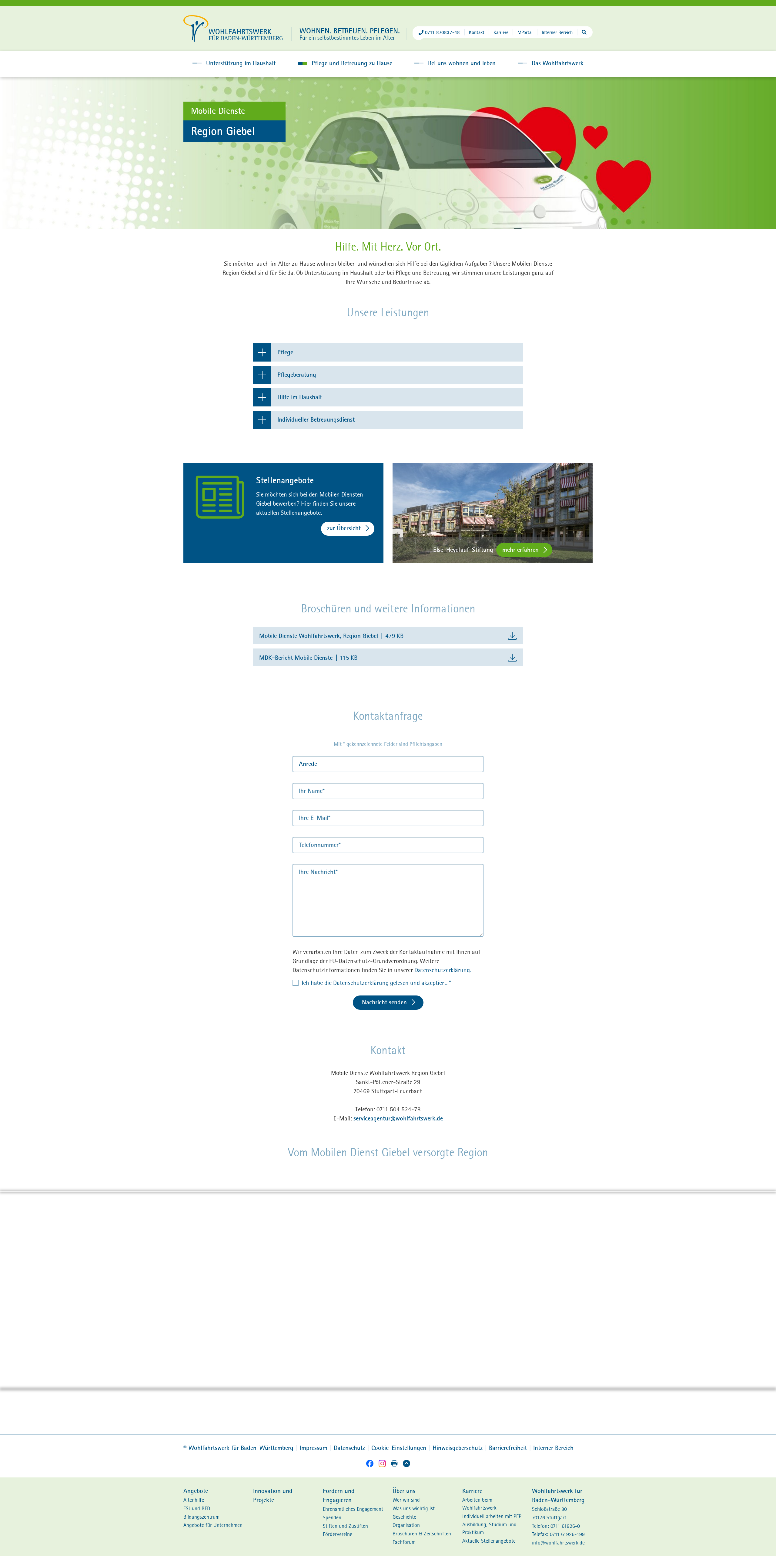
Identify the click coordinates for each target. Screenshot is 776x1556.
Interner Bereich (557, 32)
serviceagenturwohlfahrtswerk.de (398, 1118)
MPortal (525, 32)
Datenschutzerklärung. (442, 970)
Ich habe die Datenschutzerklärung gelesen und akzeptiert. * (376, 982)
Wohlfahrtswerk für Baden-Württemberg (238, 1448)
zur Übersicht (344, 528)
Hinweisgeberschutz (458, 1448)
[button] (234, 63)
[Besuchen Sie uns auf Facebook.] (369, 1464)
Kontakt (476, 32)
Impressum (313, 1448)
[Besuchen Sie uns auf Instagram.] (382, 1464)
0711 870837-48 (442, 32)
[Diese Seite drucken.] (394, 1464)
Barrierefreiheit (508, 1448)
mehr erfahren (520, 550)
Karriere (500, 32)
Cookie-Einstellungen (398, 1448)
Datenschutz (349, 1448)
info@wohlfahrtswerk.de (558, 1542)
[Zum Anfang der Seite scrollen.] (406, 1464)
